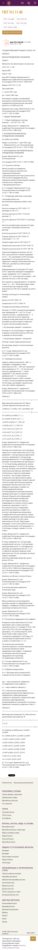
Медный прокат (7, 836)
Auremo (9, 3)
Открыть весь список (12, 32)
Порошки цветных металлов (11, 873)
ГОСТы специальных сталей (11, 892)
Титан (5, 809)
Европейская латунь (8, 842)
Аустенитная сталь (8, 883)
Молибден (5, 853)
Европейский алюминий (10, 909)
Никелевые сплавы (11, 791)
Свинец (4, 922)
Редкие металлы (7, 859)
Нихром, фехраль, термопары (12, 794)
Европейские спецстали (10, 800)
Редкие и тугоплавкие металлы (17, 847)
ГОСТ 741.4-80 (21, 23)
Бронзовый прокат (8, 827)
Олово (4, 919)
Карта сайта (31, 933)
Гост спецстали (7, 803)
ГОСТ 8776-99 (21, 19)
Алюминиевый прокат (9, 903)
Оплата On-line (7, 783)
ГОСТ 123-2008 (8, 19)
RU (22, 3)
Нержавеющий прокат (9, 876)
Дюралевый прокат (8, 906)
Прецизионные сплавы (9, 797)
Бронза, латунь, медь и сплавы (17, 823)
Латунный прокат (8, 839)
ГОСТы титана (6, 815)
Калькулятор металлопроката (23, 783)
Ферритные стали (8, 886)
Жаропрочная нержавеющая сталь (13, 880)
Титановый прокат (8, 812)
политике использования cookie (14, 946)
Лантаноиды (6, 863)
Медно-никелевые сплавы (10, 833)
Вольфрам (5, 850)
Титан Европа (6, 818)
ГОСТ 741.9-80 (8, 23)
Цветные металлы (11, 900)
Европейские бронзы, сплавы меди (13, 830)
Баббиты (5, 912)
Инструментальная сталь (10, 895)
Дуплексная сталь (8, 889)
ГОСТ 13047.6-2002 (10, 27)
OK (33, 938)
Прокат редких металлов (10, 857)
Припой (4, 915)
